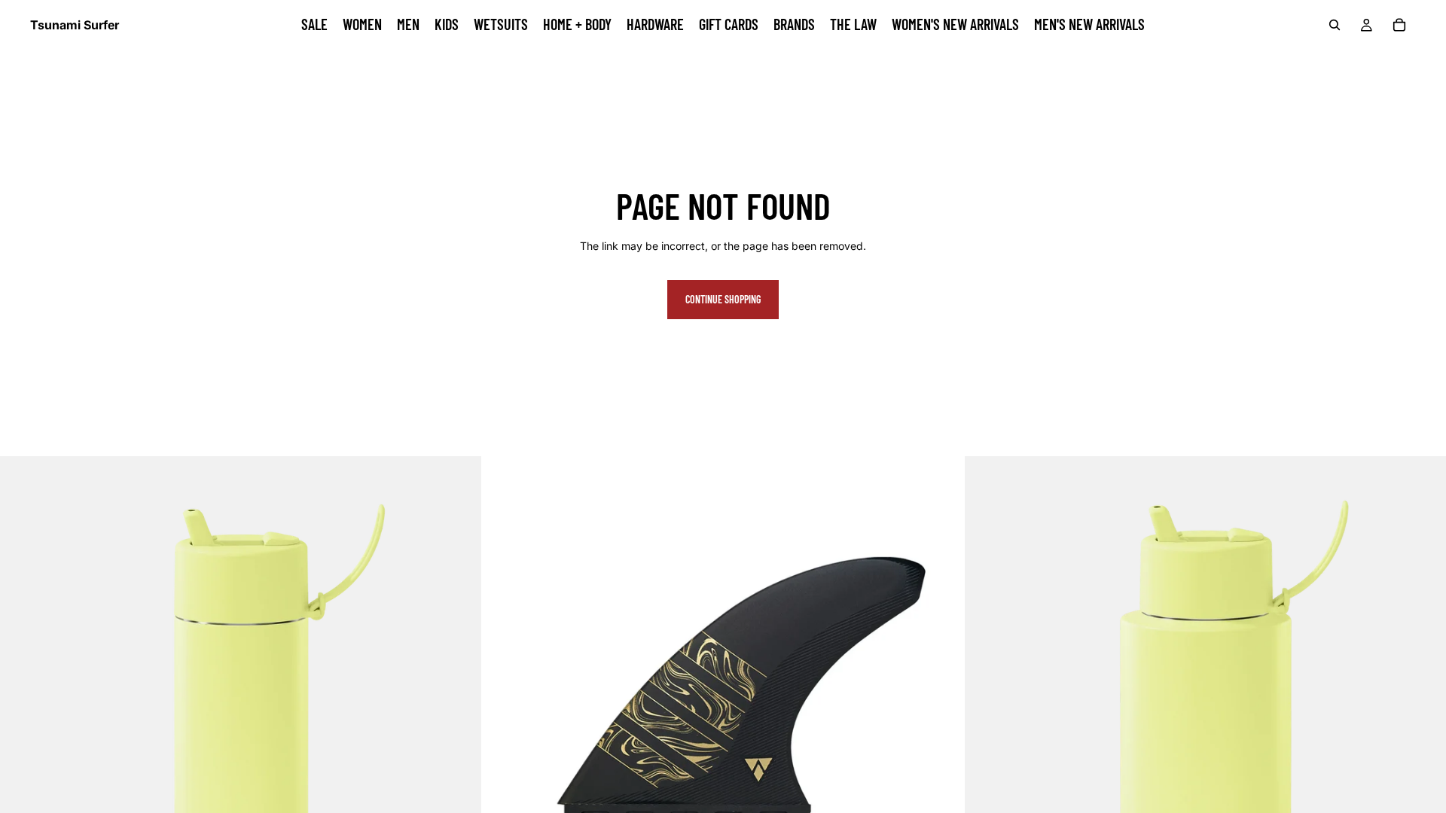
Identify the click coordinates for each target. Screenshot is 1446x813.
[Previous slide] (504, 697)
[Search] (1334, 24)
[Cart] (1399, 24)
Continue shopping (723, 299)
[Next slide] (941, 697)
